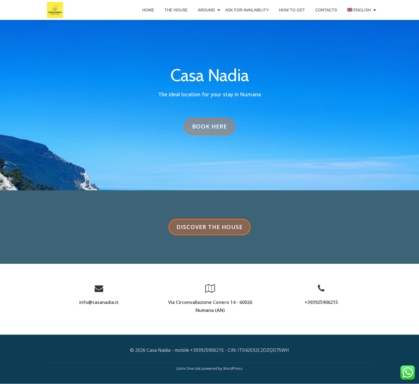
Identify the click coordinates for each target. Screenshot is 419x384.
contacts (326, 10)
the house (176, 10)
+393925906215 (321, 302)
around (206, 10)
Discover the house (209, 229)
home (148, 10)
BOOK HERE (210, 128)
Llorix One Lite (189, 368)
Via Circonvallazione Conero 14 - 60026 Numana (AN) (210, 306)
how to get (292, 10)
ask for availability (247, 10)
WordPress (233, 368)
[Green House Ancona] (56, 10)
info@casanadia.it (99, 302)
